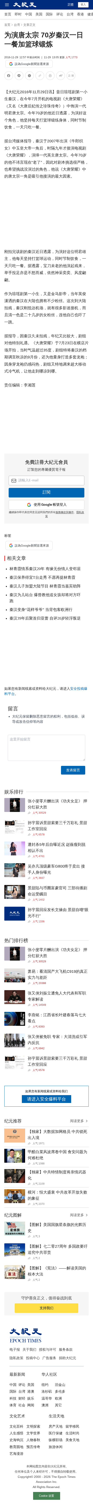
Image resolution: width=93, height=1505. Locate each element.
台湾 (70, 14)
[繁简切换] (71, 76)
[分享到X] (29, 76)
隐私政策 (16, 1358)
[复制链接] (39, 75)
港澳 (30, 1391)
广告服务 (49, 1358)
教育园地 (16, 1447)
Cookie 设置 (46, 1495)
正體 (70, 4)
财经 (21, 1398)
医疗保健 (56, 1433)
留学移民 (72, 1426)
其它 (58, 1405)
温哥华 (47, 1398)
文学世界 (33, 1433)
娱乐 (30, 1398)
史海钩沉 (16, 1440)
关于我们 (29, 1349)
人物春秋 (33, 1440)
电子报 (15, 1349)
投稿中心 (33, 1358)
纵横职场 (56, 1440)
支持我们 (46, 1308)
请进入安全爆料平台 (46, 1099)
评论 (59, 14)
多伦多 (60, 1391)
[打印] (50, 76)
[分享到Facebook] (8, 76)
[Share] (30, 813)
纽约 (45, 1385)
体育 (13, 1405)
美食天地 (72, 1440)
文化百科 (16, 1426)
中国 (28, 14)
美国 (38, 14)
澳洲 (45, 1405)
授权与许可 (47, 1349)
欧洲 (58, 1398)
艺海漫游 (16, 1453)
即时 (18, 14)
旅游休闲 (56, 1447)
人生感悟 (16, 1433)
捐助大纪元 (67, 1358)
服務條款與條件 (65, 512)
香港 (80, 14)
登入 (83, 4)
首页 (7, 14)
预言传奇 (33, 1447)
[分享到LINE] (19, 76)
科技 (13, 1398)
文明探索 (33, 1426)
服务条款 (66, 1349)
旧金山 (60, 1385)
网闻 (30, 1405)
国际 (49, 14)
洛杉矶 (47, 1391)
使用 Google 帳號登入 (50, 504)
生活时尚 (72, 1433)
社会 (21, 1405)
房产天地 (56, 1426)
